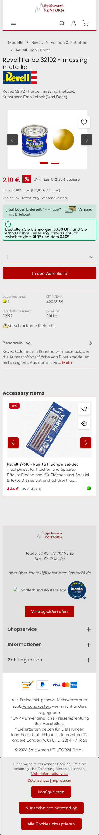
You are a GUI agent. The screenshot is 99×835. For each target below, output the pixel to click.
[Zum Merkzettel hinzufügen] (84, 122)
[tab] (48, 352)
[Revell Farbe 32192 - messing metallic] (47, 139)
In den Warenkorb (49, 273)
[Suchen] (62, 23)
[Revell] (49, 77)
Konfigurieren (51, 791)
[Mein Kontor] (73, 23)
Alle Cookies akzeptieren (51, 823)
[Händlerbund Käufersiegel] (40, 590)
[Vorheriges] (12, 139)
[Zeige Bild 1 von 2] (44, 163)
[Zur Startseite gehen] (49, 8)
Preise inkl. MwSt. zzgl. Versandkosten (35, 198)
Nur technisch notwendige (51, 807)
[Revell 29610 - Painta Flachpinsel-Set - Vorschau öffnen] (84, 423)
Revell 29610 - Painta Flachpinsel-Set (42, 464)
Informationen (25, 644)
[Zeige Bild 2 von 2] (55, 163)
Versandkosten (36, 706)
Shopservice (22, 629)
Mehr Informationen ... (49, 773)
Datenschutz (38, 780)
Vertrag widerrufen (49, 611)
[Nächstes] (86, 139)
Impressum (61, 780)
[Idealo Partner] (77, 590)
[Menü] (13, 23)
